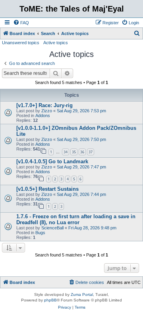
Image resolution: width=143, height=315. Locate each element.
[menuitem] (21, 22)
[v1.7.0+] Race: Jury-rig (44, 105)
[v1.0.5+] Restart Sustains (47, 189)
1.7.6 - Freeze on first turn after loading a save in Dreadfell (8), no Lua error (75, 219)
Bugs (40, 232)
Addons (42, 115)
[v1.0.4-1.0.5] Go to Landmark (52, 161)
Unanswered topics (20, 42)
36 (82, 152)
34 (66, 152)
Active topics (55, 42)
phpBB (50, 300)
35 (74, 152)
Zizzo (46, 110)
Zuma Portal (82, 294)
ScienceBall (52, 227)
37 (91, 152)
